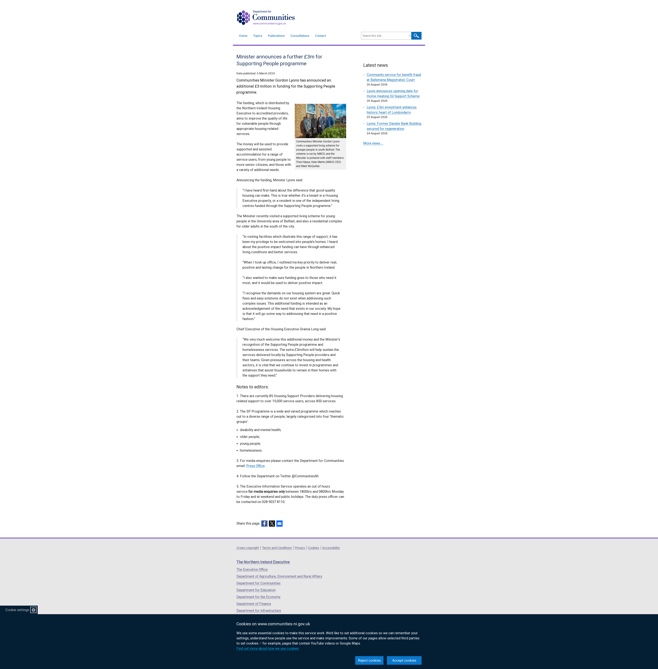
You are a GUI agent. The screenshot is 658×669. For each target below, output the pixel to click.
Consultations (299, 36)
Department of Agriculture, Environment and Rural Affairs (279, 576)
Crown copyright (247, 548)
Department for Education (256, 590)
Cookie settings (17, 610)
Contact (320, 36)
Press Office (255, 466)
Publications (276, 36)
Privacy (300, 548)
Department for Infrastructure (258, 611)
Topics (257, 36)
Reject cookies (369, 660)
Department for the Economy (258, 597)
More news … (373, 143)
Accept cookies (404, 660)
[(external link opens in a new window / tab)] (264, 523)
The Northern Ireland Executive (263, 562)
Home (243, 36)
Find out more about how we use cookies (267, 648)
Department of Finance (253, 604)
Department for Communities (258, 583)
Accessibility (331, 548)
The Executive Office (252, 569)
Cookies (313, 548)
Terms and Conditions (277, 548)
